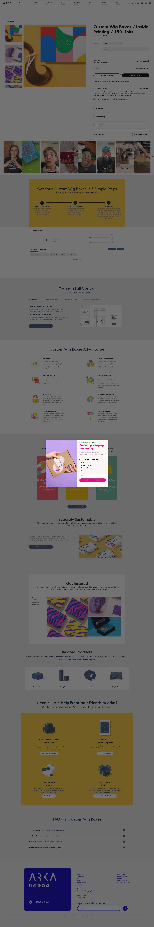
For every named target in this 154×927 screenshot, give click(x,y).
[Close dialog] (106, 442)
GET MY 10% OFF (92, 480)
